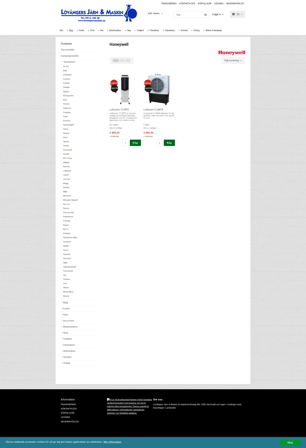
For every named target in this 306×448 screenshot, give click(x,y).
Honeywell (67, 150)
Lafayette (67, 171)
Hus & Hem (68, 321)
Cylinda (66, 83)
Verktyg (197, 30)
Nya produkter (68, 49)
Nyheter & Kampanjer (214, 30)
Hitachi (66, 141)
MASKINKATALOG (235, 3)
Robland (66, 233)
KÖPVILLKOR (204, 3)
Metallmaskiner (115, 30)
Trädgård (140, 30)
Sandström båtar (70, 237)
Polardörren (68, 217)
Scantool (66, 242)
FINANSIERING (169, 3)
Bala (65, 71)
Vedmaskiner (170, 30)
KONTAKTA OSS (187, 3)
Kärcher (66, 166)
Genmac (66, 121)
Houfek (66, 154)
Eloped (66, 91)
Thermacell (68, 271)
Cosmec (66, 79)
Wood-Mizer (68, 292)
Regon (66, 225)
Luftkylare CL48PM (153, 109)
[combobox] (155, 13)
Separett (66, 254)
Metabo (66, 187)
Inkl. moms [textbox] (154, 13)
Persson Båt (68, 212)
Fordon (81, 30)
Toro (65, 283)
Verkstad (184, 30)
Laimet (66, 175)
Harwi (65, 129)
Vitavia (66, 287)
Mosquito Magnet (70, 200)
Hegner (66, 133)
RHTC (66, 229)
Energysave (68, 95)
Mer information (112, 442)
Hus (101, 30)
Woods (66, 296)
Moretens (67, 196)
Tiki (64, 275)
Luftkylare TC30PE (119, 109)
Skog (129, 30)
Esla (65, 100)
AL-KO (66, 66)
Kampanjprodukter (70, 56)
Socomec (67, 258)
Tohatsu (66, 279)
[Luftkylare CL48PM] (148, 83)
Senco (66, 250)
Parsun (66, 208)
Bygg (71, 30)
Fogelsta (66, 112)
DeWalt (66, 87)
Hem (61, 30)
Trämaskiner (154, 30)
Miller (65, 192)
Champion (67, 75)
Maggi (65, 183)
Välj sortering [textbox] (231, 60)
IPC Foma (67, 158)
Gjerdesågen (68, 125)
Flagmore (67, 108)
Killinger (66, 162)
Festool (66, 104)
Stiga (65, 263)
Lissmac (66, 179)
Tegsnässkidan (69, 267)
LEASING (218, 3)
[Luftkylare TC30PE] (114, 83)
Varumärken (69, 62)
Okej (290, 442)
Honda (66, 146)
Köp (135, 142)
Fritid (92, 30)
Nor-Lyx (66, 204)
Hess (65, 137)
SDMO (66, 246)
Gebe (65, 116)
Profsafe (66, 221)
